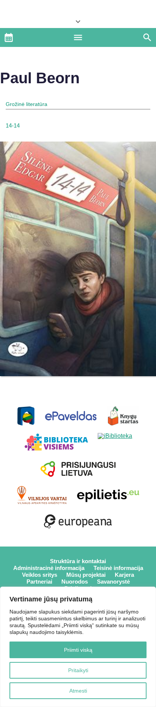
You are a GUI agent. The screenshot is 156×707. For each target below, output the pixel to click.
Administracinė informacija (48, 568)
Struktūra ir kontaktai (78, 561)
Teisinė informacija (118, 568)
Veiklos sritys (39, 575)
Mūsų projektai (86, 575)
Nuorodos (74, 581)
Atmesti (78, 691)
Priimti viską (78, 650)
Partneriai (39, 581)
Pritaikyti (78, 670)
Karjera (124, 575)
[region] (78, 647)
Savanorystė (113, 581)
